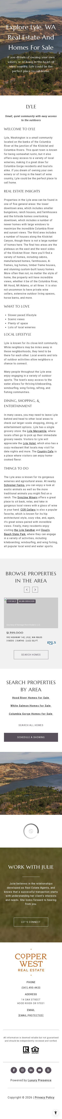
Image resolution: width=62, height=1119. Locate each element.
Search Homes (31, 654)
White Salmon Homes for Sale (31, 705)
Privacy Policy (45, 1097)
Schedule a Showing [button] (31, 737)
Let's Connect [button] (31, 922)
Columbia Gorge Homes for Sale (31, 713)
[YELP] (48, 1070)
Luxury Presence (40, 1080)
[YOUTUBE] (39, 1070)
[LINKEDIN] (31, 1070)
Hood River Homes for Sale (31, 697)
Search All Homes (31, 725)
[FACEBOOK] (14, 1070)
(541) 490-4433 (31, 987)
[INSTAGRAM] (22, 1070)
